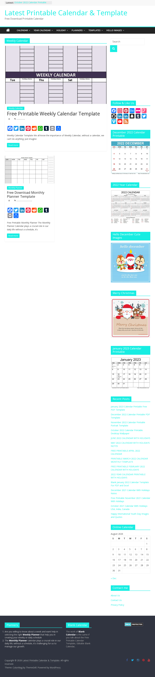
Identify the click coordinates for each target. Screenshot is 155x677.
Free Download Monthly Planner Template (25, 194)
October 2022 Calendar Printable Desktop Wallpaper (30, 4)
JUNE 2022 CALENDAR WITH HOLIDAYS (130, 438)
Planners (77, 30)
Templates (95, 30)
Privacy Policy (117, 604)
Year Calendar (42, 30)
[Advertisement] (130, 76)
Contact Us (116, 600)
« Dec (113, 578)
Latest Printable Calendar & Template (66, 12)
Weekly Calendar (15, 108)
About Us (115, 595)
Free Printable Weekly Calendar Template (53, 113)
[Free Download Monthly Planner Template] (29, 157)
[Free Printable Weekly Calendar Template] (56, 47)
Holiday (61, 30)
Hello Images (114, 30)
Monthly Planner (15, 187)
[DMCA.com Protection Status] (134, 624)
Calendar (22, 30)
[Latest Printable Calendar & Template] (8, 30)
